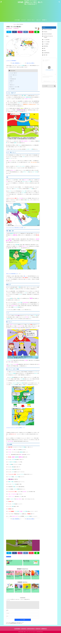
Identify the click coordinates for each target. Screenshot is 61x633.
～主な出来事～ (12, 88)
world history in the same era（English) (48, 37)
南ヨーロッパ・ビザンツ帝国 (14, 86)
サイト (7, 616)
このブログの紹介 (17, 628)
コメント (8, 600)
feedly (23, 546)
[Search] (55, 86)
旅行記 (45, 50)
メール (7, 613)
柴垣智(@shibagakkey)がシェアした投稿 (49, 81)
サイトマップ (23, 628)
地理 (44, 48)
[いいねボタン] (7, 36)
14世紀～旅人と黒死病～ (30, 518)
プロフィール (38, 628)
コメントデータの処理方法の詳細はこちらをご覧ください (14, 623)
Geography (45, 31)
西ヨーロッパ (12, 84)
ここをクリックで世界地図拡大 (11, 60)
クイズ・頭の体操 (46, 41)
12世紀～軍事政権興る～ (16, 518)
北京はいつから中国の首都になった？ (12, 273)
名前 (7, 610)
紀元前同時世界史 (46, 52)
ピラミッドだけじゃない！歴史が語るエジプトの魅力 (14, 227)
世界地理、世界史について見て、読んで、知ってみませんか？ (31, 3)
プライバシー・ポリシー (31, 628)
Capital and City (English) (48, 29)
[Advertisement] (30, 12)
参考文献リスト (44, 628)
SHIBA (36, 28)
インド (11, 82)
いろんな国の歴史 (46, 39)
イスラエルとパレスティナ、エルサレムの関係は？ (14, 427)
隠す (14, 70)
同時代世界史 (8, 556)
